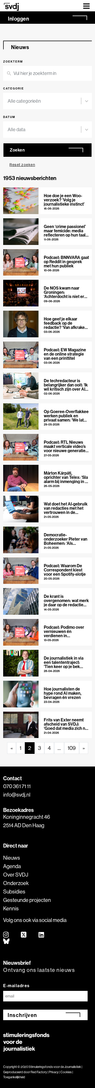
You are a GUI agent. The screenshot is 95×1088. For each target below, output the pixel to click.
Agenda (12, 866)
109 (72, 748)
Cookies (66, 1072)
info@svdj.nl (16, 794)
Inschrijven (22, 1015)
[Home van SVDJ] (11, 6)
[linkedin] (42, 935)
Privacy (54, 1072)
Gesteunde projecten (27, 900)
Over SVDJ (15, 874)
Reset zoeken (22, 164)
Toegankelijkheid (14, 1077)
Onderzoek (16, 883)
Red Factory (39, 1072)
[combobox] (44, 101)
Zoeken (17, 150)
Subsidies (14, 891)
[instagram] (6, 935)
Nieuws (11, 857)
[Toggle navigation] (86, 5)
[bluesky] (6, 941)
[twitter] (24, 935)
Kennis (11, 908)
